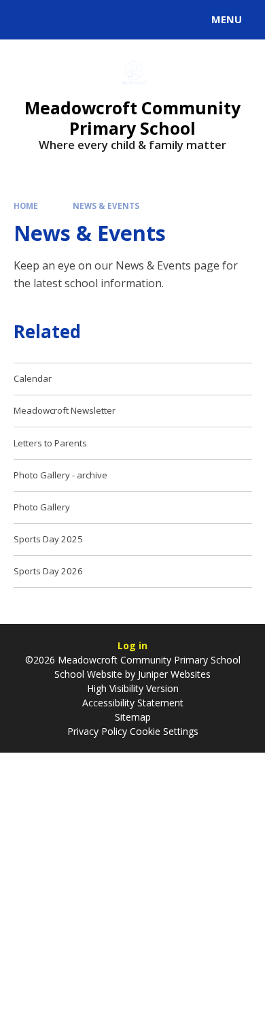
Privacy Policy (97, 731)
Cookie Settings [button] (164, 731)
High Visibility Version (133, 688)
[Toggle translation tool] (60, 19)
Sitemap (133, 716)
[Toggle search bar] (26, 19)
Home (26, 206)
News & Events (106, 206)
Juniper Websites (174, 674)
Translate (113, 22)
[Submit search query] (166, 17)
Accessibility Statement (132, 702)
